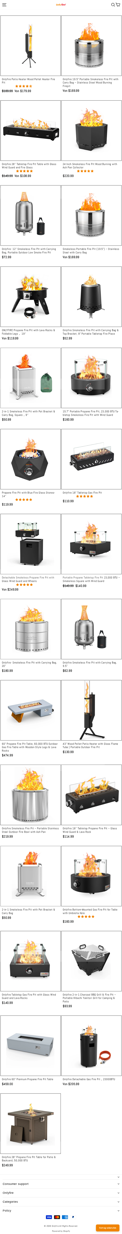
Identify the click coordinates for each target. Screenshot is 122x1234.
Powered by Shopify (61, 1231)
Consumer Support (15, 1184)
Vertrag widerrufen (107, 1227)
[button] (24, 86)
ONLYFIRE (8, 1192)
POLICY (7, 1210)
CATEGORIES (10, 1201)
